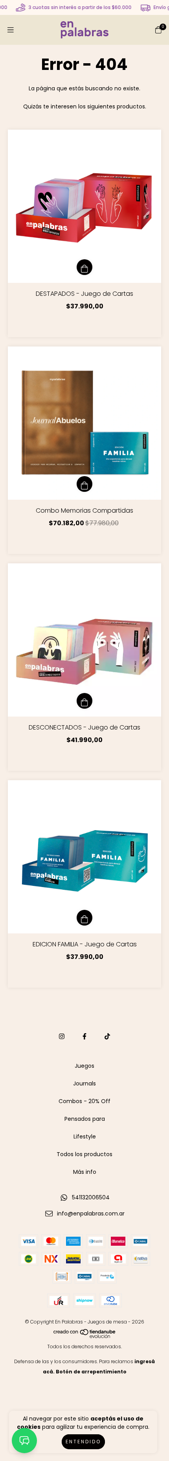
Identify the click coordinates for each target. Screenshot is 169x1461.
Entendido (83, 1441)
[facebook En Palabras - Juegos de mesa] (84, 1036)
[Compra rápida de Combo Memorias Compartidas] (84, 484)
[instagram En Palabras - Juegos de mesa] (61, 1036)
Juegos (84, 1066)
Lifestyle (84, 1136)
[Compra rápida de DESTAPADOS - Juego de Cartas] (84, 267)
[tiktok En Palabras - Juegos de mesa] (107, 1036)
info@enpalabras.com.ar (91, 1213)
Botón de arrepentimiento (91, 1371)
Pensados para (84, 1119)
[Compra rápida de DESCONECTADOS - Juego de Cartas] (84, 701)
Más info (84, 1172)
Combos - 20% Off (84, 1101)
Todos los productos (84, 1154)
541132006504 (91, 1197)
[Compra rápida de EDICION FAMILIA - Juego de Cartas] (84, 918)
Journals (84, 1083)
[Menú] (10, 30)
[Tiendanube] (84, 1336)
